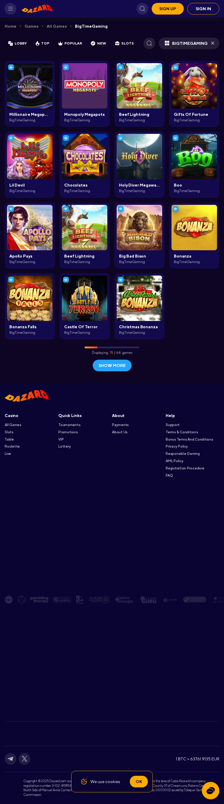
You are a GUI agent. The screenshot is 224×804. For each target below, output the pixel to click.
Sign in (203, 8)
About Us (119, 432)
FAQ (169, 475)
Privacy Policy (177, 446)
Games (31, 26)
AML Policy (174, 461)
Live (8, 454)
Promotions (68, 432)
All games (57, 26)
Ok (139, 781)
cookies (112, 781)
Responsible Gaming (183, 454)
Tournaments (69, 425)
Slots (9, 432)
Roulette (12, 446)
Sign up (167, 8)
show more (112, 365)
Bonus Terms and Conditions (189, 439)
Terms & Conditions (182, 432)
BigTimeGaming (91, 26)
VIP (61, 439)
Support (172, 425)
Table (9, 439)
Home (10, 26)
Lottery (64, 446)
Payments (120, 425)
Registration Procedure (185, 468)
